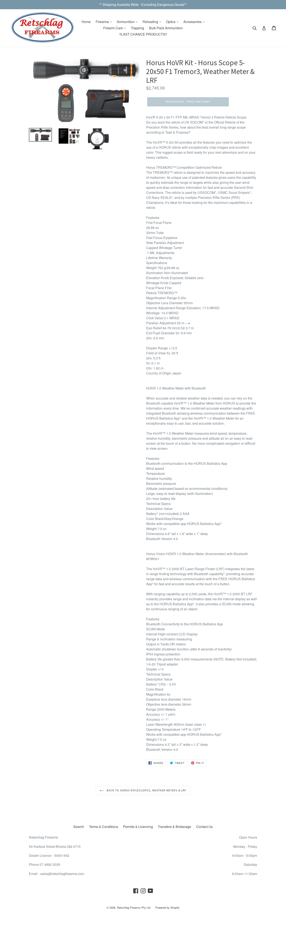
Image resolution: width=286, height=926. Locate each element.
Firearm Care (113, 28)
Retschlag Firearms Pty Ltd (133, 907)
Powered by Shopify (167, 907)
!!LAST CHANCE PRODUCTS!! (143, 34)
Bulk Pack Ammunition (166, 28)
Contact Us (204, 826)
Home (86, 21)
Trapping (137, 28)
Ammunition (126, 21)
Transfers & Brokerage (174, 826)
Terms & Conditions (103, 826)
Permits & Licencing (138, 826)
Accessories (192, 21)
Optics (171, 21)
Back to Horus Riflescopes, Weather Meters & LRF (146, 790)
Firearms (103, 21)
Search (78, 826)
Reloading (151, 21)
